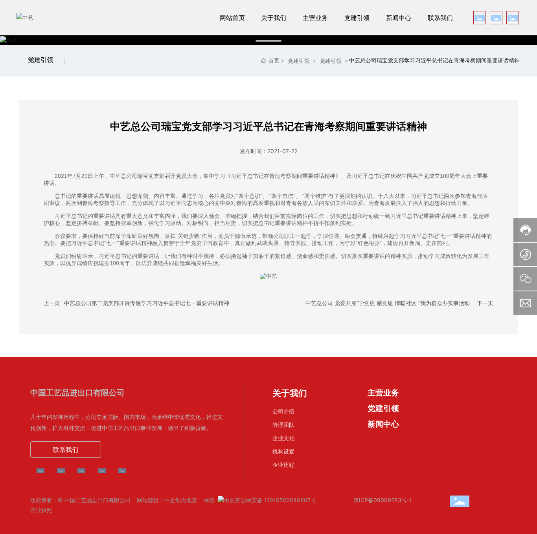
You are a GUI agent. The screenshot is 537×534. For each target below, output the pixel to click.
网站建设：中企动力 (161, 500)
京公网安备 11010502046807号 (275, 500)
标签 (209, 500)
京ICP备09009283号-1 (382, 500)
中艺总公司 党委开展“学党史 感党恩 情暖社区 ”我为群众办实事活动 (387, 303)
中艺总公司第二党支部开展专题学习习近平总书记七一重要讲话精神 (146, 303)
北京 (191, 500)
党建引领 (40, 60)
